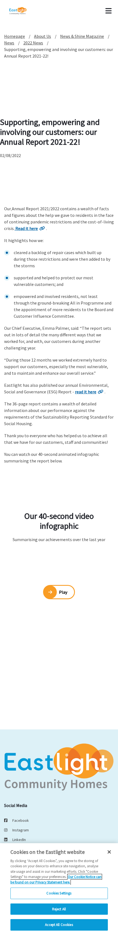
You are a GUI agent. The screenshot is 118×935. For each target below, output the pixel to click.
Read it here (26, 228)
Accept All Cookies (59, 924)
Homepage (14, 36)
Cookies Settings (58, 893)
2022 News (33, 43)
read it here (85, 391)
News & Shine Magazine (82, 36)
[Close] (109, 852)
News (9, 43)
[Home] (25, 11)
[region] (59, 889)
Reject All (59, 909)
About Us (42, 36)
